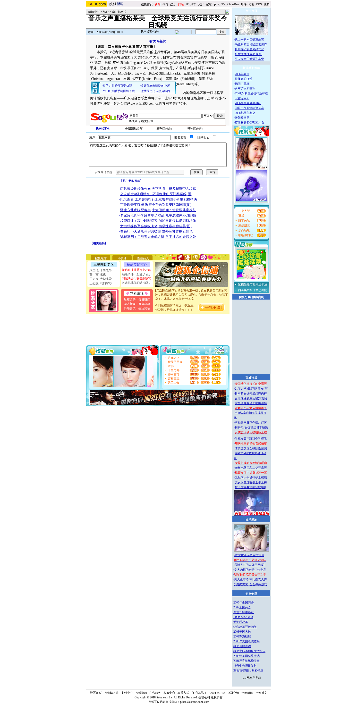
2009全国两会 (242, 607)
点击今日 (251, 11)
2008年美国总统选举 (246, 641)
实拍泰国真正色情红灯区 (251, 422)
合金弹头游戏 (258, 584)
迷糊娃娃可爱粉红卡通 (252, 284)
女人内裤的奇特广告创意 (250, 569)
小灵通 (122, 258)
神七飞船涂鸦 (242, 646)
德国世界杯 (242, 83)
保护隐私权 (199, 693)
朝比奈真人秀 (258, 579)
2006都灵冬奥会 (245, 113)
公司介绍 (233, 693)
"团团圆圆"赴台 (243, 617)
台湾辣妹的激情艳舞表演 (251, 398)
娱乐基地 (251, 519)
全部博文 (261, 693)
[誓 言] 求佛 (97, 274)
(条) (134, 128)
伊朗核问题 (242, 117)
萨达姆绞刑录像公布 (135, 189)
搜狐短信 (101, 258)
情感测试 (130, 308)
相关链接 (99, 243)
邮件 (243, 4)
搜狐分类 (245, 297)
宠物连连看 (241, 584)
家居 (209, 4)
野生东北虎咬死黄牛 (135, 210)
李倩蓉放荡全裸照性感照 (251, 448)
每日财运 (144, 299)
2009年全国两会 (243, 602)
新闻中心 (94, 12)
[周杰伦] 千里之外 (100, 270)
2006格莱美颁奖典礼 (248, 103)
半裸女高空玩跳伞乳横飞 (251, 438)
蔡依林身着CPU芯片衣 (249, 122)
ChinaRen (233, 4)
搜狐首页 (147, 4)
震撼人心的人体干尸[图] (249, 565)
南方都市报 (119, 12)
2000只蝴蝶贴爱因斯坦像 (177, 221)
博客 (251, 4)
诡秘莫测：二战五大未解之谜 (142, 237)
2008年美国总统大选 (246, 656)
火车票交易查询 (245, 88)
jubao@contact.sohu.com (194, 702)
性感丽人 (143, 258)
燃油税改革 (240, 622)
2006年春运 (242, 74)
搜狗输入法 (111, 693)
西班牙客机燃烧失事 (246, 660)
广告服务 (155, 693)
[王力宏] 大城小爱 (100, 279)
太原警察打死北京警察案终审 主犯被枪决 (166, 199)
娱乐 (173, 4)
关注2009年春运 (243, 612)
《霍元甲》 (242, 98)
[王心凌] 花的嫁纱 (100, 283)
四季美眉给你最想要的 (252, 290)
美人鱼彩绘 (241, 579)
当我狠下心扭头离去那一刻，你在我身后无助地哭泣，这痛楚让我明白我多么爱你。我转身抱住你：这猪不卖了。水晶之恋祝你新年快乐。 (191, 291)
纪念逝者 (127, 199)
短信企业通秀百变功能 (136, 270)
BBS (259, 4)
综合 (106, 12)
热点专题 (251, 593)
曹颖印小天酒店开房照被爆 (140, 231)
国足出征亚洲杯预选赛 (249, 108)
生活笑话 (144, 308)
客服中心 (169, 693)
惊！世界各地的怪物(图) (250, 487)
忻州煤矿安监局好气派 (249, 49)
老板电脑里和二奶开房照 (251, 467)
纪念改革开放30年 (245, 627)
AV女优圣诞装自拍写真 (249, 555)
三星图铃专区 (104, 264)
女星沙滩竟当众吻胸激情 (251, 403)
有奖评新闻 (157, 41)
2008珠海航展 (242, 636)
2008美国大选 (242, 631)
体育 (165, 4)
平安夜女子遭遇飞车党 (249, 59)
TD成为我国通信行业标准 (251, 93)
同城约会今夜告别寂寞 (136, 278)
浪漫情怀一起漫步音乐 (136, 274)
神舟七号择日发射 (245, 665)
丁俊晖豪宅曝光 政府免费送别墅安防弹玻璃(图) (156, 205)
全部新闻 (247, 693)
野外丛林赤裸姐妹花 (177, 231)
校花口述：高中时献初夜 (139, 221)
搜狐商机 (258, 297)
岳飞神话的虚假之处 (180, 237)
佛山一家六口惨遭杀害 (249, 39)
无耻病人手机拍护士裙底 (251, 477)
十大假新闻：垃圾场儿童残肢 (174, 210)
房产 (201, 4)
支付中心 (127, 693)
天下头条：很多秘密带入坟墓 (174, 189)
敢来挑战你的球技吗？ (136, 283)
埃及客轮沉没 (243, 79)
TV (223, 4)
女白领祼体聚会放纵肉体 (139, 226)
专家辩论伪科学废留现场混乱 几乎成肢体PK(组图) (158, 215)
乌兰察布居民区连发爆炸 (251, 44)
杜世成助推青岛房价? (248, 54)
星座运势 (130, 299)
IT (187, 4)
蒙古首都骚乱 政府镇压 (248, 670)
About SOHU (217, 693)
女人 (217, 4)
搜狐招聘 (141, 693)
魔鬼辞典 (144, 304)
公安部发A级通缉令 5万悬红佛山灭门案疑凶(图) (156, 194)
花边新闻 (130, 304)
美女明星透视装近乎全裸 (251, 482)
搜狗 (267, 4)
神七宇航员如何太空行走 (249, 651)
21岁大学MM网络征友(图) (251, 388)
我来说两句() (150, 31)
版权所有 (216, 697)
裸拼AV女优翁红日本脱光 (251, 427)
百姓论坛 (251, 377)
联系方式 (183, 693)
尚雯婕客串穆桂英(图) (175, 226)
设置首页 (96, 693)
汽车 (193, 4)
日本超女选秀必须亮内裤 (251, 393)
